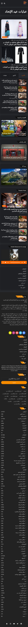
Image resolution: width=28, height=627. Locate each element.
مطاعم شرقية (22, 518)
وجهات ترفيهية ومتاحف (20, 574)
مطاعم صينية (22, 521)
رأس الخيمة (23, 590)
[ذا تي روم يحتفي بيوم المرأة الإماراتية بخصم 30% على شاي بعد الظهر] (22, 95)
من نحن (23, 283)
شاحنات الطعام (21, 497)
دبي (25, 398)
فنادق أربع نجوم (21, 472)
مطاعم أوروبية (22, 507)
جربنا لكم (24, 579)
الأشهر (14, 75)
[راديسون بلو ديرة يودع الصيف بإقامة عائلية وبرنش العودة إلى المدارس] (22, 82)
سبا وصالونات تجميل (20, 562)
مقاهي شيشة (22, 539)
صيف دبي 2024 (22, 600)
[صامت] (5, 262)
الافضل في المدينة (22, 278)
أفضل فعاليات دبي (22, 393)
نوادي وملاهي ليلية (21, 542)
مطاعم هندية (22, 530)
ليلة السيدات (22, 500)
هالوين (23, 467)
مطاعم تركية (22, 514)
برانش (23, 490)
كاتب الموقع (23, 40)
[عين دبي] (25, 3)
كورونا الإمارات (22, 607)
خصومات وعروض (22, 583)
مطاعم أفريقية (21, 502)
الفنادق (24, 271)
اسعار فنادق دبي (6, 393)
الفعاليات (24, 269)
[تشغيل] (25, 262)
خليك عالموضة (23, 586)
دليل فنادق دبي (20, 398)
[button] (14, 257)
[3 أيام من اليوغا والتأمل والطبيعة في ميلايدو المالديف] (22, 109)
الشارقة (24, 428)
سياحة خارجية (23, 597)
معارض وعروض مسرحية (19, 460)
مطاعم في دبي (17, 403)
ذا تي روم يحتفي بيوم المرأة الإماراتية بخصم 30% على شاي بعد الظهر (9, 95)
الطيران (23, 553)
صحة (24, 616)
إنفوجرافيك (23, 416)
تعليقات (5, 75)
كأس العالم (22, 458)
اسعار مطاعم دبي (22, 396)
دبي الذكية (24, 588)
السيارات (23, 551)
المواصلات (24, 544)
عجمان (24, 604)
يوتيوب (23, 423)
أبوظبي (24, 391)
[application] (14, 256)
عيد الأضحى (22, 444)
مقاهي (23, 537)
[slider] (15, 262)
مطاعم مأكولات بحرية (20, 525)
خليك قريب (21, 285)
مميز (25, 609)
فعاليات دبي (24, 401)
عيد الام (23, 449)
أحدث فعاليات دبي (9, 391)
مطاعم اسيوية (22, 509)
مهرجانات (23, 465)
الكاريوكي (23, 488)
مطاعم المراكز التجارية (20, 511)
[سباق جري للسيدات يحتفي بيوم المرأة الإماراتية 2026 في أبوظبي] (22, 103)
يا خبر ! (24, 613)
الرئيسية (24, 425)
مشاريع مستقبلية (22, 280)
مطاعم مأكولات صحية (20, 528)
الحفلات (23, 437)
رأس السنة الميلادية (20, 442)
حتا (25, 581)
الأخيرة (23, 75)
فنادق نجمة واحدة (21, 481)
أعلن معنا (23, 287)
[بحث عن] (4, 4)
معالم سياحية (22, 572)
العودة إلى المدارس (20, 439)
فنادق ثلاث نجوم (21, 476)
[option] (14, 128)
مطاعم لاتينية (22, 523)
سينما (23, 565)
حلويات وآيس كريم (21, 493)
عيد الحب (23, 451)
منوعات (24, 611)
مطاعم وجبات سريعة (20, 532)
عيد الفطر (23, 453)
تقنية (25, 576)
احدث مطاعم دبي (14, 393)
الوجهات (24, 276)
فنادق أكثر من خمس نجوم (19, 474)
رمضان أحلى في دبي (21, 593)
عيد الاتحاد (23, 446)
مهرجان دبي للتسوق (20, 462)
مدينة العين (22, 414)
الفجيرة (24, 430)
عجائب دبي (23, 602)
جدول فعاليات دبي (14, 396)
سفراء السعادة (23, 595)
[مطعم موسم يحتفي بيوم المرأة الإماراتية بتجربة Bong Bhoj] (22, 89)
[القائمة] (2, 4)
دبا (24, 432)
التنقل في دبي (22, 546)
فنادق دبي (9, 401)
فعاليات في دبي (16, 401)
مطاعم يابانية (22, 535)
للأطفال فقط (22, 567)
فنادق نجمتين (22, 483)
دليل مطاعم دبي (12, 398)
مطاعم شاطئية (21, 516)
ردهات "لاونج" (22, 495)
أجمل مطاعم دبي (18, 391)
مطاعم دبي (24, 403)
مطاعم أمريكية (21, 504)
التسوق (23, 558)
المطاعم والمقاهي (22, 273)
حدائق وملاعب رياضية (20, 560)
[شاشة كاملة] (3, 262)
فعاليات (5, 398)
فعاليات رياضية (21, 456)
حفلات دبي (7, 396)
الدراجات (23, 548)
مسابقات (23, 421)
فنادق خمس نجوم (21, 479)
